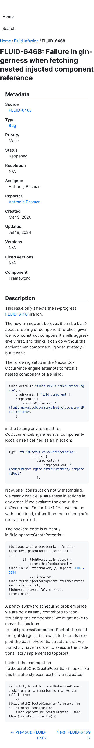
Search (9, 28)
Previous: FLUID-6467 (29, 735)
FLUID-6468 (53, 41)
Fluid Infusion (26, 41)
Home (8, 16)
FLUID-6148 (16, 314)
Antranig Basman (25, 202)
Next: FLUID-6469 (73, 735)
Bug (12, 125)
